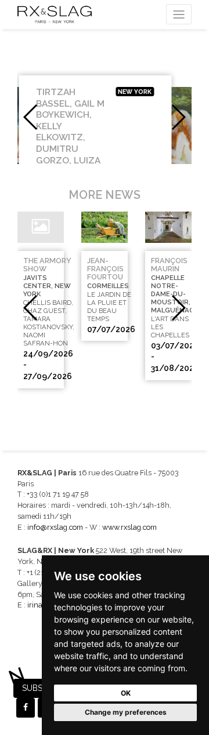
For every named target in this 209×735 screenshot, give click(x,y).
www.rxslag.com (129, 527)
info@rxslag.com (55, 527)
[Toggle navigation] (179, 14)
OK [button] (126, 693)
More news (104, 195)
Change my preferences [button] (126, 712)
